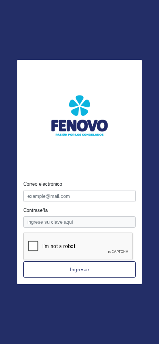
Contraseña (35, 210)
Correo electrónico (42, 184)
